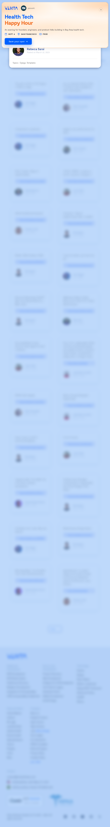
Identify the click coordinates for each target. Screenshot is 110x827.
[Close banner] (101, 10)
